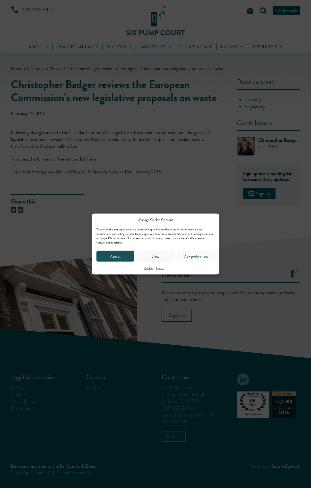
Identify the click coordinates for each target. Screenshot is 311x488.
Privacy (160, 268)
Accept (115, 256)
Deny (155, 256)
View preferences (195, 256)
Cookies (148, 268)
